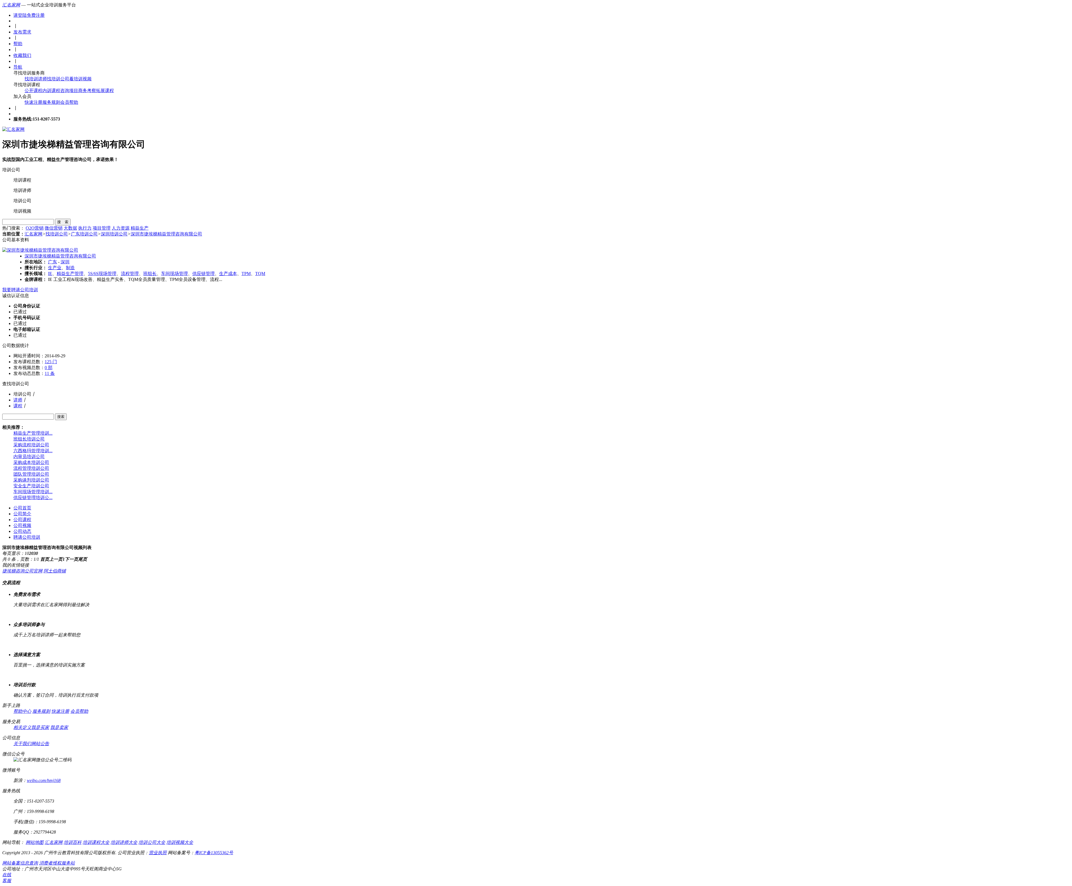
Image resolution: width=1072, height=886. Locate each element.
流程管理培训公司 (31, 468)
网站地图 (35, 842)
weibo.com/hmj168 (44, 780)
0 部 (48, 367)
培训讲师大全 (124, 842)
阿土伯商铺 (55, 571)
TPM (246, 273)
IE (50, 273)
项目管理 (102, 228)
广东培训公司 (84, 234)
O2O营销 (35, 228)
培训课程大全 (96, 842)
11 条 (50, 373)
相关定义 (22, 727)
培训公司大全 (151, 842)
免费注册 (36, 15)
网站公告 (40, 743)
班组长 (150, 273)
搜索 (60, 417)
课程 (17, 405)
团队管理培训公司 (31, 474)
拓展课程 (105, 90)
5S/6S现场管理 (102, 273)
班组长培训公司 (29, 439)
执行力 (85, 228)
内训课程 (51, 90)
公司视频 (22, 525)
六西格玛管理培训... (32, 450)
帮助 (17, 43)
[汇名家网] (13, 129)
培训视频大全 (179, 842)
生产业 (54, 267)
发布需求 (22, 32)
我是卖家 (59, 727)
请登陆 (20, 15)
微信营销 (54, 228)
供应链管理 (203, 273)
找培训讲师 (36, 78)
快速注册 (33, 102)
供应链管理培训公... (32, 497)
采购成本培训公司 (31, 462)
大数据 (70, 228)
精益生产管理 (70, 273)
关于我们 (22, 743)
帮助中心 (22, 711)
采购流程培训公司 (31, 444)
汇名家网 (11, 5)
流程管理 (130, 273)
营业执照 (158, 852)
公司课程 (22, 519)
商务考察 (87, 90)
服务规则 (51, 102)
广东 (52, 261)
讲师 (17, 400)
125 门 (51, 361)
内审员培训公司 (29, 456)
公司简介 (22, 513)
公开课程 (33, 90)
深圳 (65, 261)
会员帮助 (69, 102)
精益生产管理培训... (32, 433)
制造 (70, 267)
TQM (260, 273)
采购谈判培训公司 (31, 480)
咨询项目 (69, 90)
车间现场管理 (174, 273)
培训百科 (73, 842)
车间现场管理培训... (32, 491)
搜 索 (62, 222)
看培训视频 (80, 78)
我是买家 (40, 727)
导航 (17, 67)
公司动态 (22, 531)
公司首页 (22, 507)
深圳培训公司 (114, 234)
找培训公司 (58, 78)
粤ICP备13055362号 (214, 852)
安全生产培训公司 (31, 485)
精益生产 (140, 228)
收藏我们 (22, 55)
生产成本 (228, 273)
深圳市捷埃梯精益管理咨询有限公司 (166, 234)
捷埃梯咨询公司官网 (22, 571)
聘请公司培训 (26, 537)
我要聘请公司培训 (20, 289)
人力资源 (121, 228)
